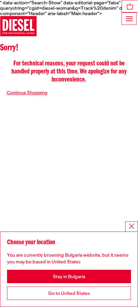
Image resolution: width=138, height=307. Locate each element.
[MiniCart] (130, 6)
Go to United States (69, 293)
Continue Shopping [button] (27, 92)
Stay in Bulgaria (69, 276)
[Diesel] (18, 26)
